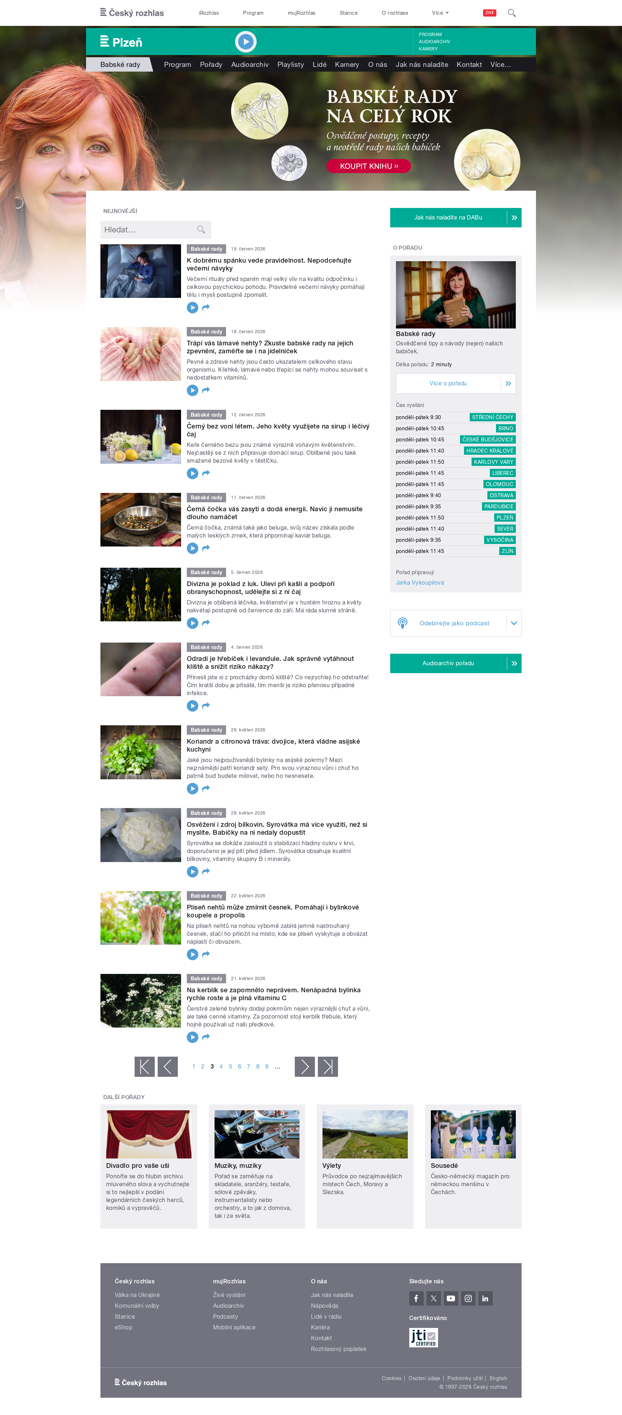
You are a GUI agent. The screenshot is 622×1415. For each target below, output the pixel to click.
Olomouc (499, 484)
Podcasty (225, 1316)
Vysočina (500, 540)
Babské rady (415, 333)
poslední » (328, 1067)
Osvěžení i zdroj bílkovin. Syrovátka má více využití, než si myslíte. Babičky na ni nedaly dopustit (277, 828)
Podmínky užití (465, 1378)
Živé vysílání (229, 1295)
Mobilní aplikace (234, 1327)
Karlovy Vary (493, 462)
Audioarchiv (434, 41)
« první (145, 1067)
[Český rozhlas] (132, 13)
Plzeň (505, 518)
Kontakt (469, 64)
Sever (505, 529)
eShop (123, 1327)
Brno (506, 428)
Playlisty (291, 64)
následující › (305, 1067)
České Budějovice (488, 440)
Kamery (428, 48)
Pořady (211, 64)
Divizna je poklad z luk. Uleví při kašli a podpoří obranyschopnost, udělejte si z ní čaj (260, 587)
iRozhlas (209, 13)
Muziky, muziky (238, 1165)
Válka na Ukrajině (137, 1295)
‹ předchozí (168, 1067)
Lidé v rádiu (326, 1316)
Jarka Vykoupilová (420, 582)
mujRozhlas (302, 13)
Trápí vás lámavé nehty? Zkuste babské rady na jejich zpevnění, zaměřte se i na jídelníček (270, 347)
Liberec (502, 473)
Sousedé (444, 1165)
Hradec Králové (489, 451)
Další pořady (124, 1097)
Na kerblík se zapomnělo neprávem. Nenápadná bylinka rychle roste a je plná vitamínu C (274, 994)
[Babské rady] (311, 131)
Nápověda (324, 1305)
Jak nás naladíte (422, 64)
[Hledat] (512, 13)
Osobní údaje (425, 1378)
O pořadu (408, 248)
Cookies (391, 1378)
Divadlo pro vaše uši (138, 1165)
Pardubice (498, 506)
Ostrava (501, 495)
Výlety (332, 1165)
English (498, 1378)
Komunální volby (137, 1305)
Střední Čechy (492, 417)
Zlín (507, 551)
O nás (377, 64)
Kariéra (320, 1327)
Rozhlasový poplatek (338, 1349)
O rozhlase (395, 13)
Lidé (319, 64)
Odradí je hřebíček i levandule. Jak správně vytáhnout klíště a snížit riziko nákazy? (270, 662)
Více (501, 64)
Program (253, 13)
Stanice (349, 13)
